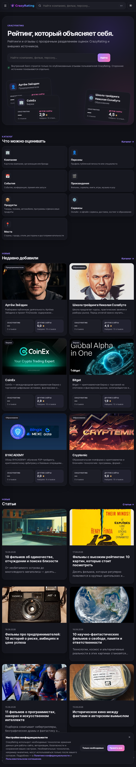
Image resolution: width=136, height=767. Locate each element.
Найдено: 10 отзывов (47, 118)
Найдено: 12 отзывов (113, 404)
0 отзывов (91, 116)
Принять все (116, 748)
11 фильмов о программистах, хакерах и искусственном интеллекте (30, 716)
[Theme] (130, 5)
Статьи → (128, 504)
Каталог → (128, 141)
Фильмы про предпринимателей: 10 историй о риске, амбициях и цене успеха (32, 638)
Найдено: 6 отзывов (46, 479)
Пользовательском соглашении (23, 759)
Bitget (76, 380)
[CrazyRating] (22, 6)
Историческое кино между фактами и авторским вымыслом (101, 714)
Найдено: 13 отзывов (117, 118)
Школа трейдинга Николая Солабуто (99, 305)
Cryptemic (79, 455)
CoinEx (10, 380)
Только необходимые (93, 748)
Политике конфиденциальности (52, 755)
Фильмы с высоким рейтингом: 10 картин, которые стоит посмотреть (101, 561)
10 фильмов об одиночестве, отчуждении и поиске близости (31, 559)
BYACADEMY (14, 455)
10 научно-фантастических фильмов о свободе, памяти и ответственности (97, 638)
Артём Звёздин (16, 305)
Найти (104, 57)
